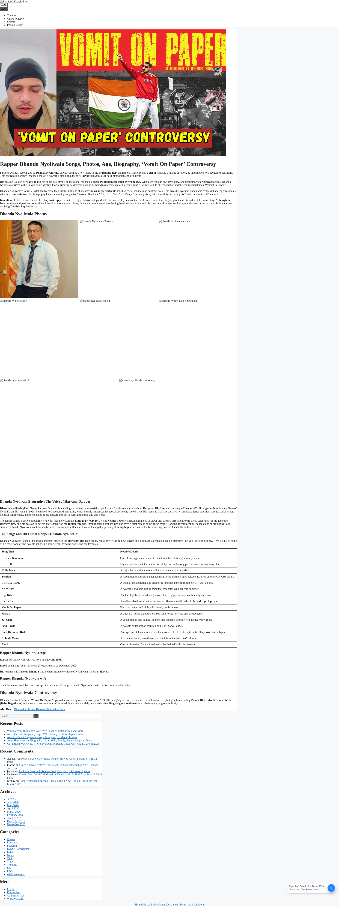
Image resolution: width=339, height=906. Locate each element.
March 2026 (14, 811)
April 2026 (13, 808)
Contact (162, 904)
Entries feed (13, 892)
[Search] (35, 716)
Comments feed (16, 895)
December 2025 (16, 821)
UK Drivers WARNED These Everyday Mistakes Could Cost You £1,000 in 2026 (53, 743)
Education (12, 842)
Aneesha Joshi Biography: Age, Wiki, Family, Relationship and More (45, 734)
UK (9, 867)
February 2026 (15, 814)
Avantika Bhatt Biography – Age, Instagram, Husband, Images (42, 737)
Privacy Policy (150, 904)
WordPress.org (15, 898)
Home (138, 904)
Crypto (11, 839)
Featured (12, 845)
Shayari (11, 21)
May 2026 (13, 805)
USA (10, 871)
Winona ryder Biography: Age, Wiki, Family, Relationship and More (45, 730)
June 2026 (13, 802)
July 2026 (12, 798)
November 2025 (16, 824)
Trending (12, 15)
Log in (10, 889)
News (10, 855)
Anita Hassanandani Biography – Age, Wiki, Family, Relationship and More (49, 740)
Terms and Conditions (192, 904)
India (10, 851)
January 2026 (14, 817)
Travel (10, 861)
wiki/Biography (16, 18)
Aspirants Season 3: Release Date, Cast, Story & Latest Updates (54, 771)
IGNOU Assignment (18, 848)
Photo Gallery (15, 24)
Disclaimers (173, 904)
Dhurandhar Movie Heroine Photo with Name (39, 709)
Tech (10, 858)
